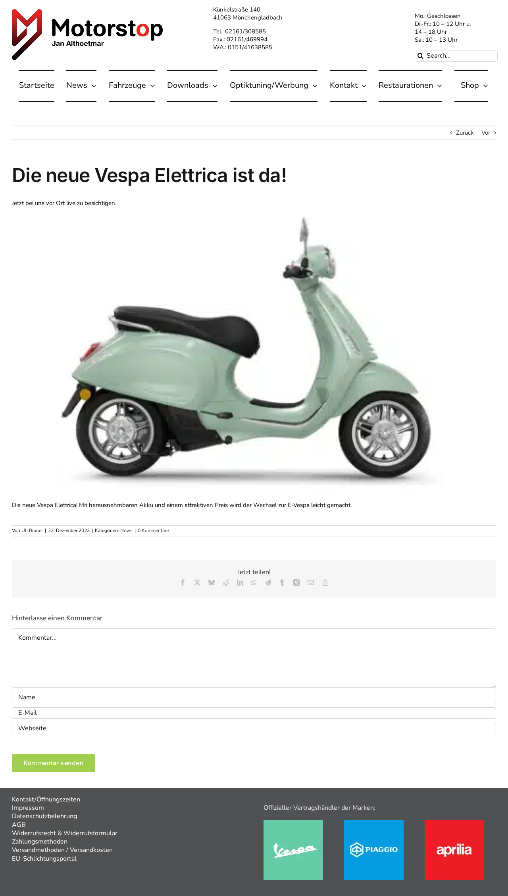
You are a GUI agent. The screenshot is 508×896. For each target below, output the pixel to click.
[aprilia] (454, 823)
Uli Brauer (32, 530)
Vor (485, 133)
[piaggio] (374, 823)
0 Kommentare (153, 530)
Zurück (465, 133)
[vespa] (293, 823)
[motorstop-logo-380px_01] (87, 12)
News (126, 530)
